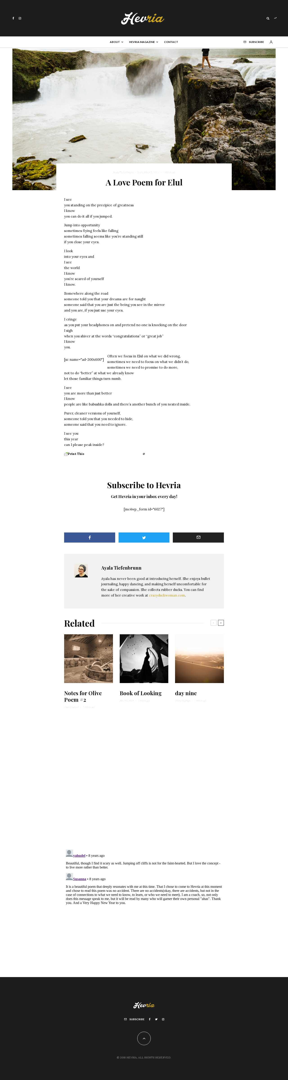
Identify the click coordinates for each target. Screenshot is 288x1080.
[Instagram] (19, 18)
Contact (171, 42)
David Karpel (71, 707)
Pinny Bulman (182, 700)
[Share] (89, 537)
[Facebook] (13, 18)
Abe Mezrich (127, 700)
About (115, 42)
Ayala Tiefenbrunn (123, 172)
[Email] (198, 537)
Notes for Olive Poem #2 (83, 696)
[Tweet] (144, 537)
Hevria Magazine (142, 42)
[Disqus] (144, 782)
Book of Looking (141, 693)
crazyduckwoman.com (167, 595)
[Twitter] (156, 1019)
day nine (186, 693)
